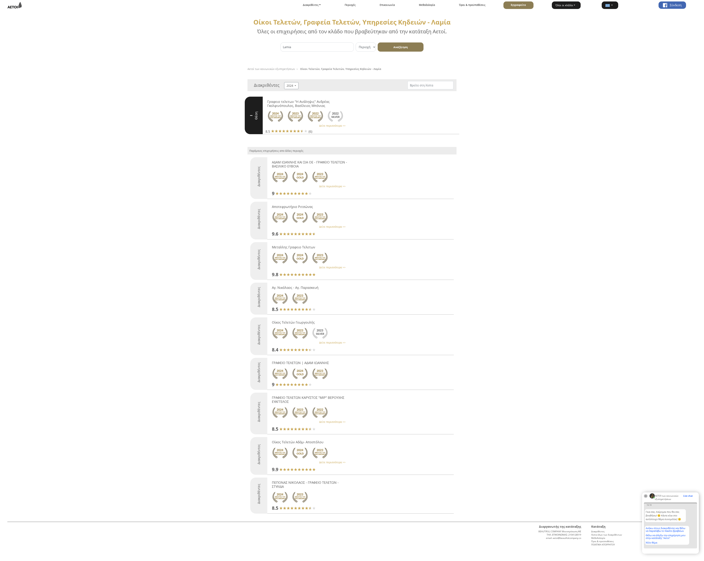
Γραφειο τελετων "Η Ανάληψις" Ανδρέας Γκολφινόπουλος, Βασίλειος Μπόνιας (298, 103)
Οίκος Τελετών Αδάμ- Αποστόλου (297, 442)
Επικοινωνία (387, 5)
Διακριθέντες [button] (311, 5)
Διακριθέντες (598, 531)
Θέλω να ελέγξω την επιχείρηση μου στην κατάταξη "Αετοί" (665, 537)
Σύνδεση (675, 5)
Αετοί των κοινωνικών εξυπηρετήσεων (271, 69)
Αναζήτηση (400, 47)
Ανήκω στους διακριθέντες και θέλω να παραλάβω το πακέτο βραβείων (665, 529)
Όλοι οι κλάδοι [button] (564, 5)
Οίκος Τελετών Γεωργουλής (293, 322)
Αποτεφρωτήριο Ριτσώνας (292, 206)
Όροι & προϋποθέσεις (472, 5)
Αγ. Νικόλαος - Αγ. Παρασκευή (295, 287)
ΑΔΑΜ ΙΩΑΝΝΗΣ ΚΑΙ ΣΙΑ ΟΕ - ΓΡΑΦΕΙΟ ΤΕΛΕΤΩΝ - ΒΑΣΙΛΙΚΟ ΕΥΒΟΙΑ (309, 164)
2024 (290, 86)
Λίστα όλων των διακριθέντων (606, 534)
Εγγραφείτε (518, 5)
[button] (610, 5)
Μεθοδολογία (427, 5)
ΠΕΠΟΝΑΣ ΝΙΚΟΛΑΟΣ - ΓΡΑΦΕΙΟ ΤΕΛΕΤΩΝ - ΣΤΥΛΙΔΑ (305, 484)
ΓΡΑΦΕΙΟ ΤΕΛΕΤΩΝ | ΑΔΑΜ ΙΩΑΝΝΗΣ (300, 363)
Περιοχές (350, 5)
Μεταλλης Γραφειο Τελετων (293, 247)
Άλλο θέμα (651, 542)
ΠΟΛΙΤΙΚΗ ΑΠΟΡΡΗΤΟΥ (603, 544)
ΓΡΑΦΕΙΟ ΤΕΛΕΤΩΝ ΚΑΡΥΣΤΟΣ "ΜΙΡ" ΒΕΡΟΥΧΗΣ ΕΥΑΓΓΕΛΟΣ (308, 399)
